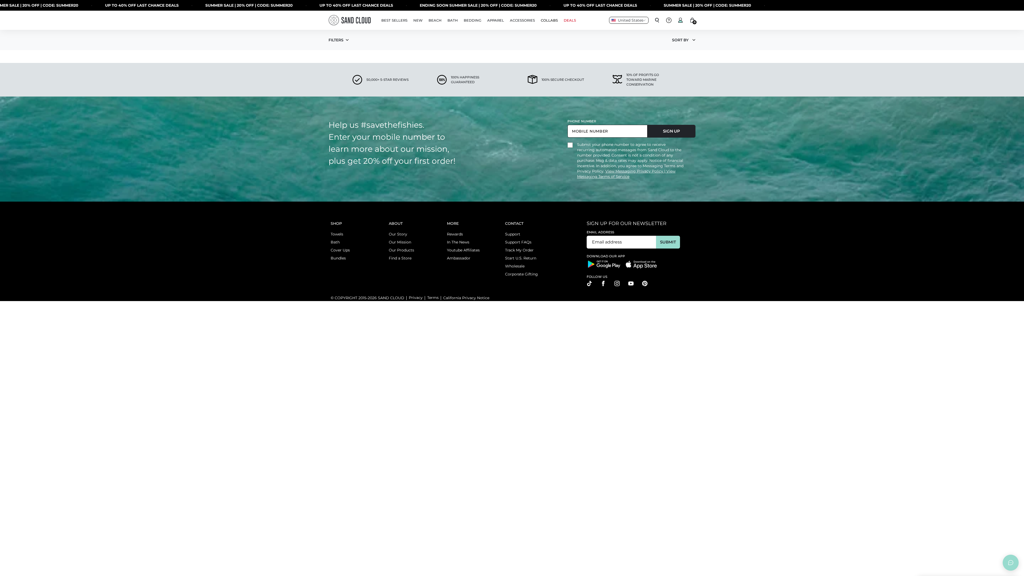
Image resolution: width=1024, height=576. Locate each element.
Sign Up (671, 131)
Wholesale (515, 266)
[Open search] (657, 20)
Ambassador (458, 258)
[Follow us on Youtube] (631, 283)
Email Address (600, 232)
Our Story (398, 234)
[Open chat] (1011, 563)
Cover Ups (340, 250)
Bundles (338, 258)
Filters (336, 40)
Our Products (401, 250)
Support (512, 234)
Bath (335, 242)
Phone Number (581, 121)
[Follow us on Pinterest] (644, 283)
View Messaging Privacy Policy (634, 171)
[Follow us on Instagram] (617, 283)
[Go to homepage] (350, 20)
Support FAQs (518, 242)
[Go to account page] (680, 20)
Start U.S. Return (520, 258)
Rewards (455, 234)
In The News (458, 242)
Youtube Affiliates (463, 250)
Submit (668, 242)
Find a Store (400, 258)
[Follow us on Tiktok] (589, 283)
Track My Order (519, 250)
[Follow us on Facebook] (603, 283)
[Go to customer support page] (669, 20)
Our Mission (400, 242)
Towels (337, 234)
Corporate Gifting (521, 274)
